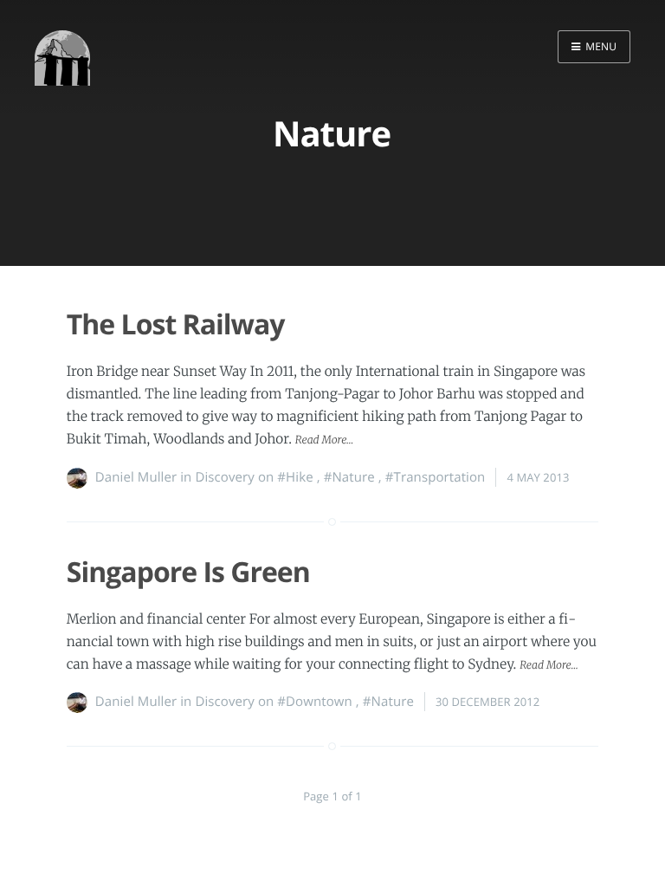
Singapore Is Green (188, 572)
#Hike (295, 477)
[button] (594, 46)
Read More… (324, 440)
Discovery (225, 477)
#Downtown (314, 701)
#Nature (349, 477)
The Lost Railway (176, 324)
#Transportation (435, 477)
